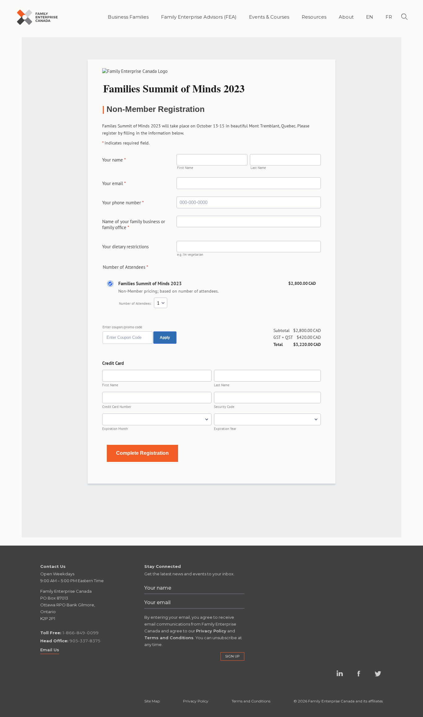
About (346, 17)
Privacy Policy (195, 701)
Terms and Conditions (251, 701)
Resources (314, 17)
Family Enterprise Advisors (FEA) (199, 17)
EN (369, 17)
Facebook (359, 673)
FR (389, 17)
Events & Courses (269, 17)
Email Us (49, 649)
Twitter (378, 673)
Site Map (152, 701)
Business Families (128, 17)
